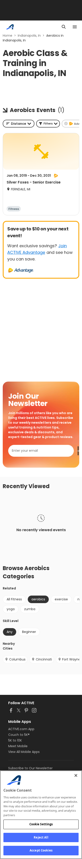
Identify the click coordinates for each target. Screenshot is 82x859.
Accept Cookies (41, 850)
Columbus (17, 659)
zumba (29, 609)
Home (7, 35)
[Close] (76, 775)
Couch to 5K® (19, 734)
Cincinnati (44, 659)
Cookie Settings (41, 824)
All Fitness (14, 599)
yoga (11, 609)
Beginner (29, 632)
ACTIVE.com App (21, 729)
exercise (61, 599)
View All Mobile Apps (24, 751)
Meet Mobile (18, 746)
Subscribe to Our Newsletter (30, 768)
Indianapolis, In (29, 35)
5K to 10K (15, 740)
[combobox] (18, 123)
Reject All (41, 837)
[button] (48, 123)
